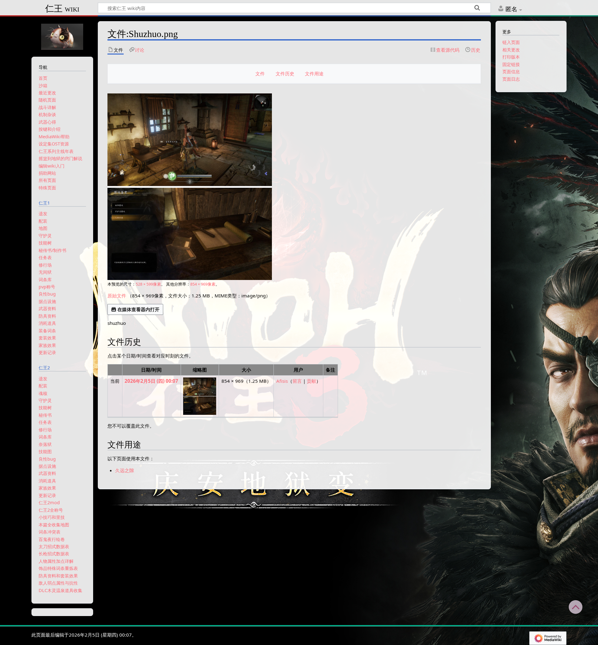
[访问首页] (62, 36)
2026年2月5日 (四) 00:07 (151, 381)
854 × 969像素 (203, 284)
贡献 (311, 381)
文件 (260, 73)
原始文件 (116, 295)
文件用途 (314, 73)
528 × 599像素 (148, 284)
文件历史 (285, 73)
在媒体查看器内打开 (138, 309)
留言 (297, 381)
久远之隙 (124, 470)
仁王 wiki (62, 8)
